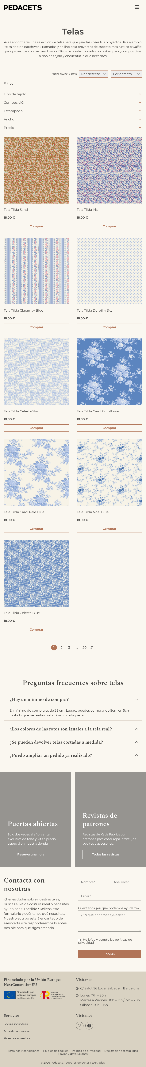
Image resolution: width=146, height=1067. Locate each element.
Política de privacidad (86, 1050)
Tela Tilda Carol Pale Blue (24, 512)
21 (92, 647)
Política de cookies (55, 1050)
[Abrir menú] (137, 7)
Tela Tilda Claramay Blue (23, 310)
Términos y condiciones (23, 1050)
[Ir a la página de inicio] (23, 7)
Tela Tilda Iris (87, 210)
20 (84, 647)
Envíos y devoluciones (73, 1053)
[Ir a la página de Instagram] (79, 1025)
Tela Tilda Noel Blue (93, 512)
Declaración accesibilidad (121, 1050)
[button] (73, 697)
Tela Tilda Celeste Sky (21, 411)
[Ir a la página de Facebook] (89, 1025)
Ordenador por (64, 74)
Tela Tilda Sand (16, 210)
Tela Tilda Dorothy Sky (94, 310)
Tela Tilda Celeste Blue (22, 613)
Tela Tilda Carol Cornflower (98, 411)
